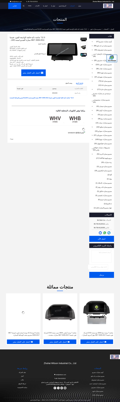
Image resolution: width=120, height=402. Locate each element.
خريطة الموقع (22, 383)
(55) (103, 50)
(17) (104, 89)
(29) (103, 60)
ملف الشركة (22, 372)
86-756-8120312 (32, 1)
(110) (104, 64)
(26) (106, 162)
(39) (102, 55)
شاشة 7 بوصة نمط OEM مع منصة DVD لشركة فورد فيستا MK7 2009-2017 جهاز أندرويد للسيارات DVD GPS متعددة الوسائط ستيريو (97, 334)
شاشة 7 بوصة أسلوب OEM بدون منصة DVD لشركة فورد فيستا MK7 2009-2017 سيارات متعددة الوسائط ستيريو (60, 334)
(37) (103, 135)
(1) (104, 183)
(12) (105, 85)
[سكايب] (109, 233)
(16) (103, 131)
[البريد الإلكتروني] (100, 233)
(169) (103, 139)
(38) (104, 68)
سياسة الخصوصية (22, 387)
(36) (105, 119)
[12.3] (62, 52)
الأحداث (37, 6)
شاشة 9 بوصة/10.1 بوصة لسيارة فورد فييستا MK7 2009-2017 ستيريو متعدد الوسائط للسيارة (24, 334)
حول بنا (53, 6)
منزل (79, 6)
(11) (104, 166)
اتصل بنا (45, 6)
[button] (110, 317)
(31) (105, 114)
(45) (101, 101)
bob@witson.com (17, 1)
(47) (104, 41)
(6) (105, 199)
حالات (22, 380)
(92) (102, 95)
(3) (104, 191)
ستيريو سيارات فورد (95, 29)
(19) (104, 127)
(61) (104, 106)
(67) (103, 77)
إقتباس (14, 6)
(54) (104, 154)
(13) (104, 123)
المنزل (112, 29)
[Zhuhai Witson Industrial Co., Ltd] (108, 6)
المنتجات (72, 6)
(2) (110, 175)
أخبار (22, 376)
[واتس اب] (105, 233)
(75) (105, 81)
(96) (103, 46)
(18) (103, 143)
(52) (101, 149)
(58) (104, 73)
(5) (103, 195)
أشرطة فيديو (62, 6)
